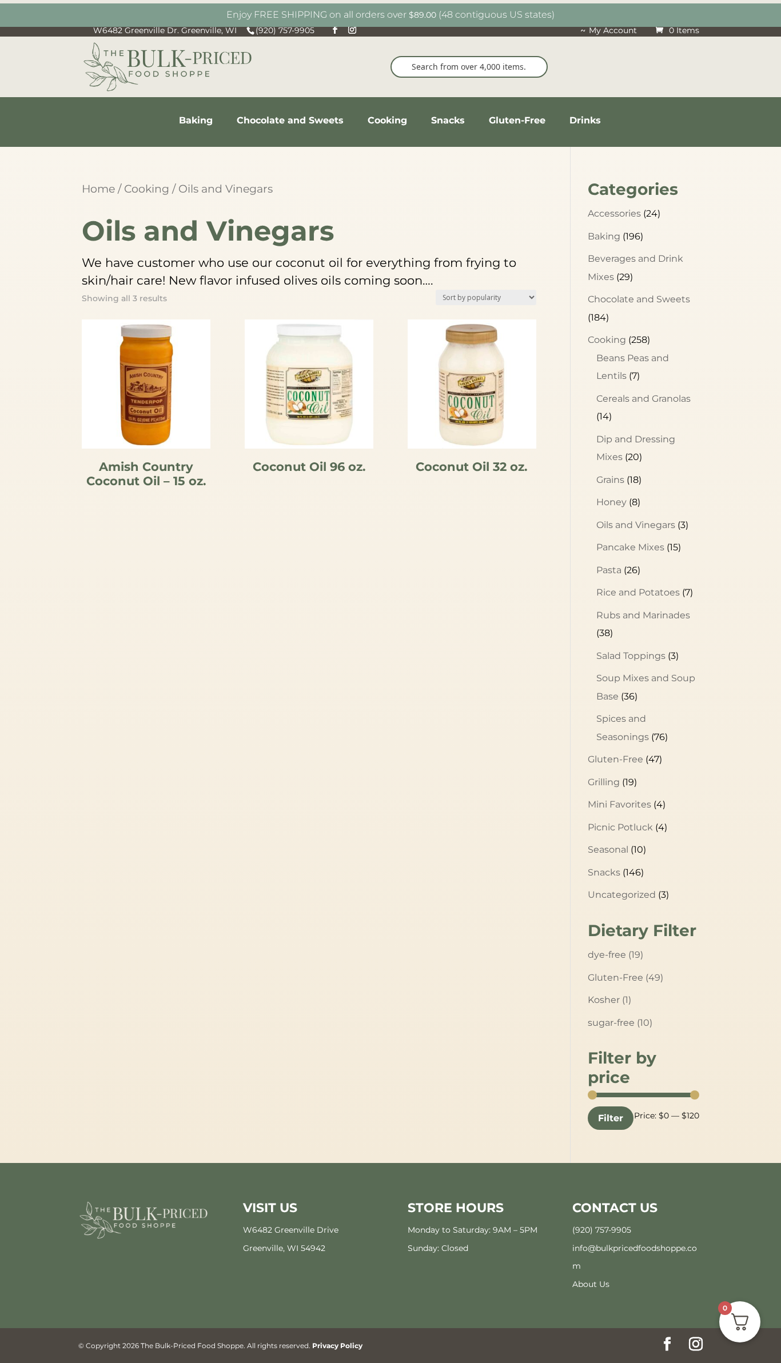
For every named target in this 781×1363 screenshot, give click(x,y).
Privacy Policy (337, 1345)
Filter (610, 1118)
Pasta (608, 570)
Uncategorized (622, 894)
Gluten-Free (615, 759)
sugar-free (620, 1022)
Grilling (604, 782)
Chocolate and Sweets (639, 299)
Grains (610, 479)
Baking (604, 236)
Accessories (614, 213)
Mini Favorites (619, 804)
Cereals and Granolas (643, 398)
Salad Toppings (631, 655)
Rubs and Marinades (643, 615)
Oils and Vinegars (635, 524)
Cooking (146, 188)
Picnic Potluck (620, 827)
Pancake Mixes (630, 547)
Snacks (604, 872)
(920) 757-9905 (601, 1230)
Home (98, 188)
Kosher (609, 999)
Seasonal (608, 849)
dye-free (615, 954)
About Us (590, 1284)
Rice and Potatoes (638, 592)
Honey (611, 502)
